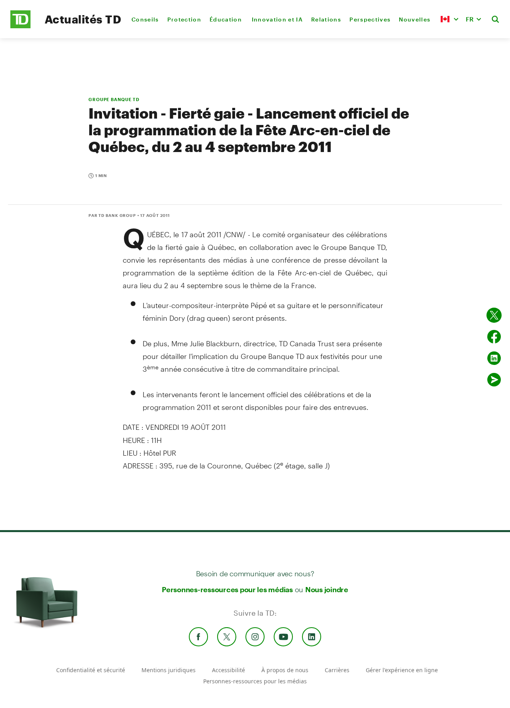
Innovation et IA (277, 19)
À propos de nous (284, 670)
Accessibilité (228, 670)
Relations (326, 19)
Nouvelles (414, 19)
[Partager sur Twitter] (494, 315)
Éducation (226, 19)
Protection (184, 19)
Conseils (145, 19)
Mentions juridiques (168, 670)
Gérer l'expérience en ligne (402, 670)
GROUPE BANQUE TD (113, 99)
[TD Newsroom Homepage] (20, 26)
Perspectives (369, 19)
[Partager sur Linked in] (494, 358)
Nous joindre (326, 589)
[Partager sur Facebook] (494, 336)
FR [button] (470, 19)
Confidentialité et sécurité (90, 670)
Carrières (337, 670)
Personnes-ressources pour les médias (227, 589)
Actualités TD (83, 19)
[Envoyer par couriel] (494, 379)
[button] (449, 19)
